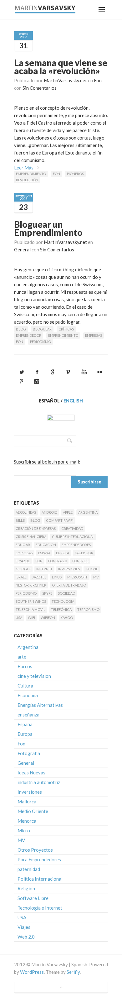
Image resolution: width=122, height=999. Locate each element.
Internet (44, 569)
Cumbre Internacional (73, 537)
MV (96, 577)
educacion (46, 545)
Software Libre (33, 898)
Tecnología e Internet (40, 908)
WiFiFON (48, 618)
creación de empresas (36, 528)
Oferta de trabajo (69, 585)
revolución (27, 180)
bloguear (42, 329)
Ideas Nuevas (31, 772)
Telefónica (61, 609)
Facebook (84, 553)
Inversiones (69, 569)
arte (22, 656)
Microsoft (77, 577)
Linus (57, 577)
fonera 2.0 (57, 561)
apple (68, 512)
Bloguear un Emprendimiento (48, 228)
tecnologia (63, 601)
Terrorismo (88, 609)
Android (49, 512)
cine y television (34, 676)
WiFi (31, 618)
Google (23, 569)
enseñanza (28, 714)
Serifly (73, 972)
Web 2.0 (26, 937)
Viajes (24, 927)
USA (19, 618)
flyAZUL (23, 561)
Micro (24, 830)
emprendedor (28, 335)
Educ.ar (23, 545)
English (73, 400)
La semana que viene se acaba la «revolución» (60, 66)
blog (21, 329)
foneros (80, 561)
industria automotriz (39, 782)
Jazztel (39, 577)
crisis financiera (31, 537)
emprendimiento (31, 174)
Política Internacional (40, 879)
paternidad (29, 869)
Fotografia (29, 753)
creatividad (72, 528)
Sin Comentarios (40, 88)
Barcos (25, 666)
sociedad (66, 593)
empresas (93, 335)
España (44, 553)
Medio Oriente (33, 811)
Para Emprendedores (39, 859)
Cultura (25, 685)
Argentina (88, 512)
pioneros (75, 174)
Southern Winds (31, 601)
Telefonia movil (30, 609)
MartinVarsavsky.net (65, 80)
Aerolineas (26, 512)
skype (47, 593)
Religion (26, 888)
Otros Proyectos (35, 850)
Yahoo (67, 618)
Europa (62, 553)
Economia (28, 695)
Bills (20, 520)
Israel (21, 577)
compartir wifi (60, 520)
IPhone (91, 569)
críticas (66, 329)
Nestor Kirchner (31, 585)
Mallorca (27, 801)
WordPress (32, 972)
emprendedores (76, 545)
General (22, 249)
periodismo (40, 342)
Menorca (27, 821)
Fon (98, 80)
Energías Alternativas (40, 705)
